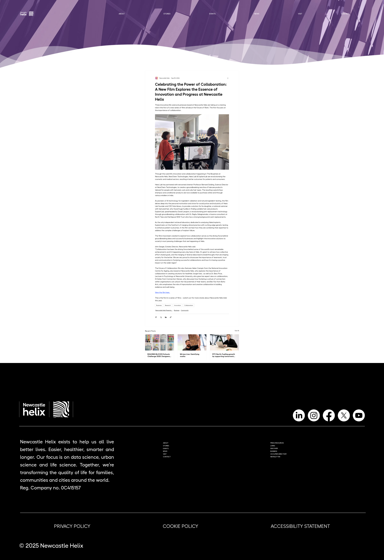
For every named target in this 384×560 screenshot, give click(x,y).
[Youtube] (359, 415)
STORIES (166, 446)
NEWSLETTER (275, 457)
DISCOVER (274, 448)
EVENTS (166, 448)
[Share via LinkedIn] (166, 317)
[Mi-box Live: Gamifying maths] (192, 342)
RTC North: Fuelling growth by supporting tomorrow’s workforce (223, 355)
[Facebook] (329, 415)
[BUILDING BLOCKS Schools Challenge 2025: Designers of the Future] (159, 342)
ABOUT (165, 443)
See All (237, 330)
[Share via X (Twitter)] (161, 317)
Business (159, 305)
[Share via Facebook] (156, 317)
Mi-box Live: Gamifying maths (189, 355)
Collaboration (188, 305)
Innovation (177, 305)
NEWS (165, 451)
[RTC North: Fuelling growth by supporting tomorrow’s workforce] (224, 342)
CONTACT (167, 457)
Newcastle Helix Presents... (163, 310)
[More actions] (228, 78)
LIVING (272, 446)
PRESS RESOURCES (277, 443)
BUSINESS (273, 451)
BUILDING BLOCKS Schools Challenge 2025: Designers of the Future (159, 355)
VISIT (165, 454)
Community (184, 310)
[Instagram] (314, 415)
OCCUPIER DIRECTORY (278, 454)
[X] (344, 415)
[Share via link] (171, 317)
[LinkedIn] (299, 415)
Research (168, 305)
